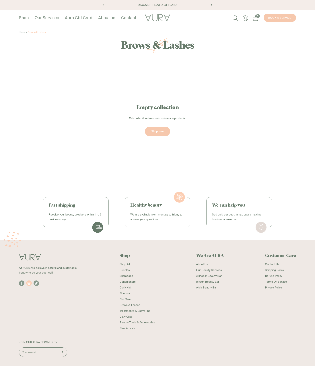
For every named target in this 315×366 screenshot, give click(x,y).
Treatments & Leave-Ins (135, 310)
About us (106, 17)
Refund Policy (273, 275)
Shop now (157, 131)
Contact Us (272, 264)
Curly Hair (125, 287)
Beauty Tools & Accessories (137, 322)
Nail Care (125, 299)
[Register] (61, 352)
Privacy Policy (273, 287)
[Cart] (255, 17)
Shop (24, 17)
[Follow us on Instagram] (29, 283)
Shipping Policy (274, 270)
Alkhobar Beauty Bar (209, 275)
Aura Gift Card (78, 17)
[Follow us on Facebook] (21, 283)
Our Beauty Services (209, 270)
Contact (128, 17)
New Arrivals (127, 328)
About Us (202, 264)
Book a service (279, 17)
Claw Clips (126, 316)
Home (22, 32)
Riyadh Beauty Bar (207, 281)
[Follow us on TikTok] (36, 283)
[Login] (245, 17)
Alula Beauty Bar (206, 287)
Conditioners (128, 281)
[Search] (235, 17)
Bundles (125, 270)
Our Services (47, 17)
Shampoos (126, 275)
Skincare (125, 293)
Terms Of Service (276, 281)
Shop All (125, 264)
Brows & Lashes (130, 304)
